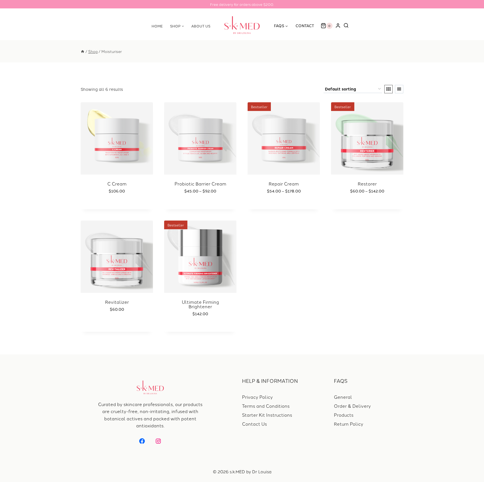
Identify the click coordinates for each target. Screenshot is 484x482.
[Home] (83, 51)
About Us (200, 25)
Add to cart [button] (114, 208)
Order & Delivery (352, 406)
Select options (197, 208)
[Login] (338, 25)
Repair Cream (284, 183)
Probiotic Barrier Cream (200, 183)
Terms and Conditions (266, 406)
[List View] (399, 89)
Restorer (367, 183)
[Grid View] (388, 89)
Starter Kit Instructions (267, 415)
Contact (304, 25)
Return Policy (348, 424)
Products (343, 415)
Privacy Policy (257, 397)
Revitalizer (117, 302)
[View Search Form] (347, 25)
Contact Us (254, 424)
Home (157, 25)
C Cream (117, 183)
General (343, 397)
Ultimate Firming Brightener (200, 304)
